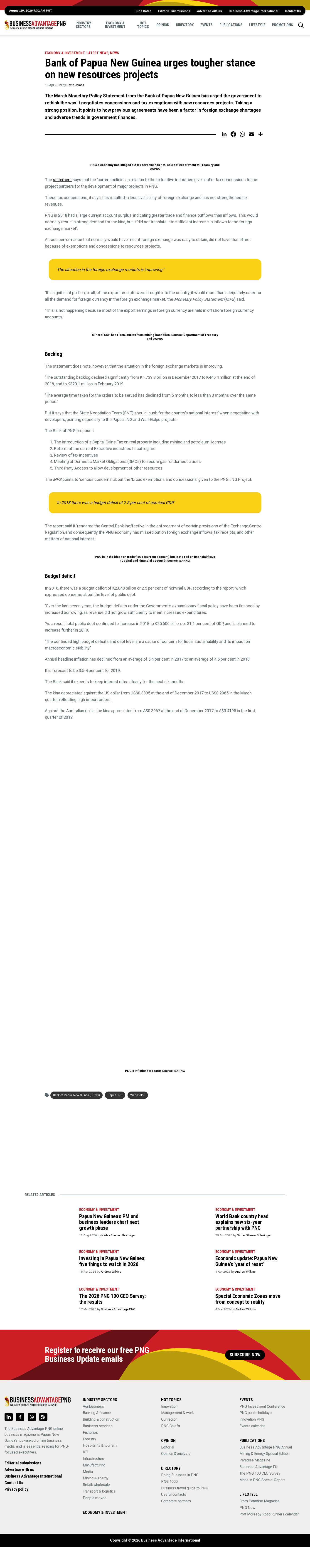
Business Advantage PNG (118, 1309)
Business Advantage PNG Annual (265, 1447)
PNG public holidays (255, 1413)
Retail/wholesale (96, 1485)
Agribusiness (93, 1406)
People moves (94, 1498)
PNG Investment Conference (262, 1406)
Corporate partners (176, 1501)
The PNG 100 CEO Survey (259, 1473)
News (114, 53)
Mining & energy (95, 1478)
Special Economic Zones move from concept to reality (247, 1299)
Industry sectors (83, 25)
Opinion (162, 25)
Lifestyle (257, 25)
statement (62, 179)
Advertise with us (209, 11)
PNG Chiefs (170, 1426)
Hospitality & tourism (100, 1445)
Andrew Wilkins (111, 1271)
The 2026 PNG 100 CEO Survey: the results (112, 1299)
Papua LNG (115, 1095)
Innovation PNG (251, 1419)
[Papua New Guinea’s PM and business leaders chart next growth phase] (49, 1220)
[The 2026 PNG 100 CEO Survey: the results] (49, 1300)
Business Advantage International (253, 11)
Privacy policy (16, 1489)
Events (206, 25)
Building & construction (101, 1419)
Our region (169, 1419)
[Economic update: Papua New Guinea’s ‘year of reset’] (186, 1262)
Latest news (97, 53)
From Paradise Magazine (259, 1501)
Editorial (167, 1447)
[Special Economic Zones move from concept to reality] (186, 1300)
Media (88, 1472)
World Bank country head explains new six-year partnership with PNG (241, 1222)
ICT (85, 1452)
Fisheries (90, 1432)
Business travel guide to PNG (184, 1488)
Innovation (169, 1406)
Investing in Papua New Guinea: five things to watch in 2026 (112, 1261)
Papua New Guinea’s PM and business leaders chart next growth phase (109, 1222)
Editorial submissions (174, 11)
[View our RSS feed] (43, 1417)
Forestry (89, 1439)
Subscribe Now (245, 1355)
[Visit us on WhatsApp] (32, 1417)
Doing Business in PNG (179, 1475)
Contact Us (293, 11)
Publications (230, 25)
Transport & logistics (99, 1491)
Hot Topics (143, 25)
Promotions (282, 25)
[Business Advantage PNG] (35, 25)
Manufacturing (94, 1465)
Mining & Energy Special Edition (264, 1453)
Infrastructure (93, 1458)
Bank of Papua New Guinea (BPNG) (76, 1095)
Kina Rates (143, 11)
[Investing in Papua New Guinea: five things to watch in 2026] (49, 1262)
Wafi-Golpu (137, 1095)
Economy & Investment (115, 25)
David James (75, 85)
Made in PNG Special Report (262, 1480)
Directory (185, 25)
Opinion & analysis (175, 1453)
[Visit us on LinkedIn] (9, 1417)
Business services (98, 1426)
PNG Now (247, 1507)
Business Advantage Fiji (258, 1467)
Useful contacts (173, 1494)
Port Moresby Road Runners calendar (269, 1514)
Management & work (177, 1413)
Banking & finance (97, 1413)
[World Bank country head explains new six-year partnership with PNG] (186, 1220)
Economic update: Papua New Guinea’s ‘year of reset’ (246, 1261)
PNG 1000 (169, 1481)
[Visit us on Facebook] (20, 1417)
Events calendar (252, 1426)
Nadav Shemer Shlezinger (118, 1235)
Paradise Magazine (254, 1460)
